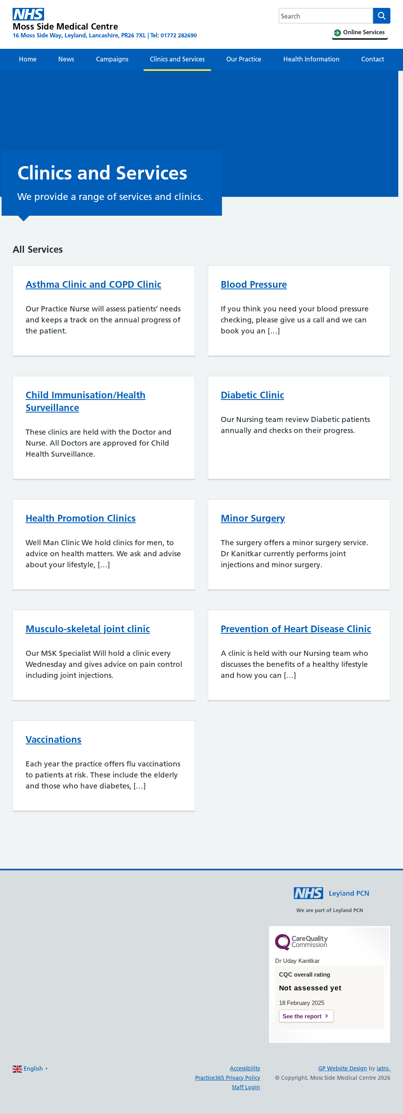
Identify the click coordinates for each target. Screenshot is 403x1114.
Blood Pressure (254, 284)
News (66, 59)
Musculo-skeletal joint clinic (88, 629)
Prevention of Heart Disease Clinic (296, 629)
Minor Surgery (253, 518)
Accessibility (245, 1068)
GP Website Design (342, 1068)
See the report (302, 1016)
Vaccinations (53, 739)
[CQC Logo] (301, 949)
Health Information (311, 59)
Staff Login (246, 1087)
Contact (372, 59)
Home (28, 59)
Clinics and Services (177, 59)
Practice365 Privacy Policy (227, 1077)
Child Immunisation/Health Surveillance (86, 401)
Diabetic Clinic (252, 395)
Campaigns (112, 59)
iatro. (383, 1068)
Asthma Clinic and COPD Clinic (93, 284)
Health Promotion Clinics (81, 518)
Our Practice (243, 59)
